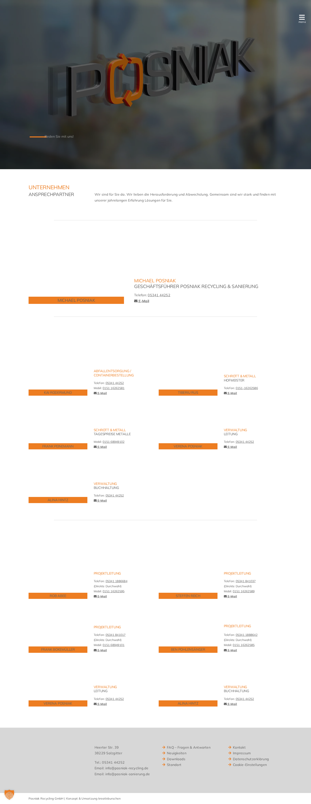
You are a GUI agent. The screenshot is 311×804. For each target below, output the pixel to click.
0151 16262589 (244, 591)
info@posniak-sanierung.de (127, 774)
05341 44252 (159, 295)
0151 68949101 (113, 645)
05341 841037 (246, 581)
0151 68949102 (113, 442)
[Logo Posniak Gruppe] (38, 14)
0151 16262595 (113, 591)
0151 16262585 (244, 645)
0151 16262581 (113, 388)
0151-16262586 (247, 388)
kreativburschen (109, 798)
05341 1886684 (116, 581)
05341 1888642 (246, 635)
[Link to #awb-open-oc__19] (302, 17)
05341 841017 (116, 635)
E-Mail (143, 301)
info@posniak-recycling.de (127, 768)
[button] (9, 794)
